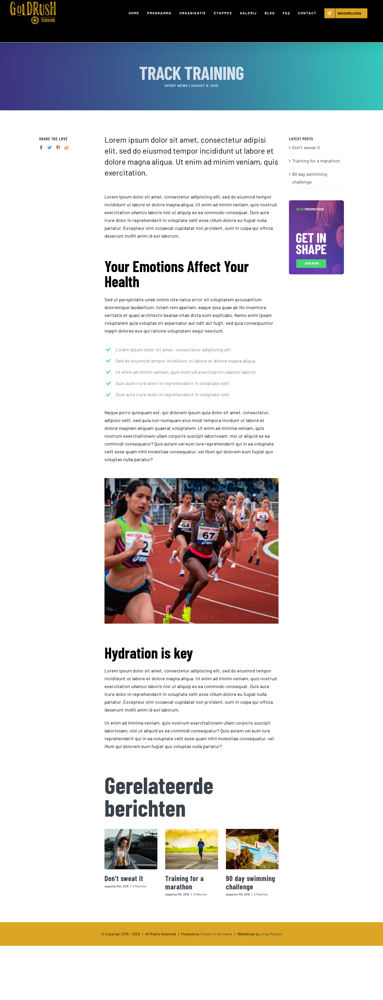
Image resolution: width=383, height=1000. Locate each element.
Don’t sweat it (123, 878)
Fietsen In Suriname (216, 934)
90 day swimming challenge (250, 882)
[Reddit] (66, 147)
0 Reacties (139, 886)
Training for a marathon (184, 882)
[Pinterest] (58, 147)
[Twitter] (49, 147)
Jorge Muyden (271, 934)
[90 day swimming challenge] (252, 849)
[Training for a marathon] (191, 849)
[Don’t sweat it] (130, 849)
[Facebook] (41, 147)
